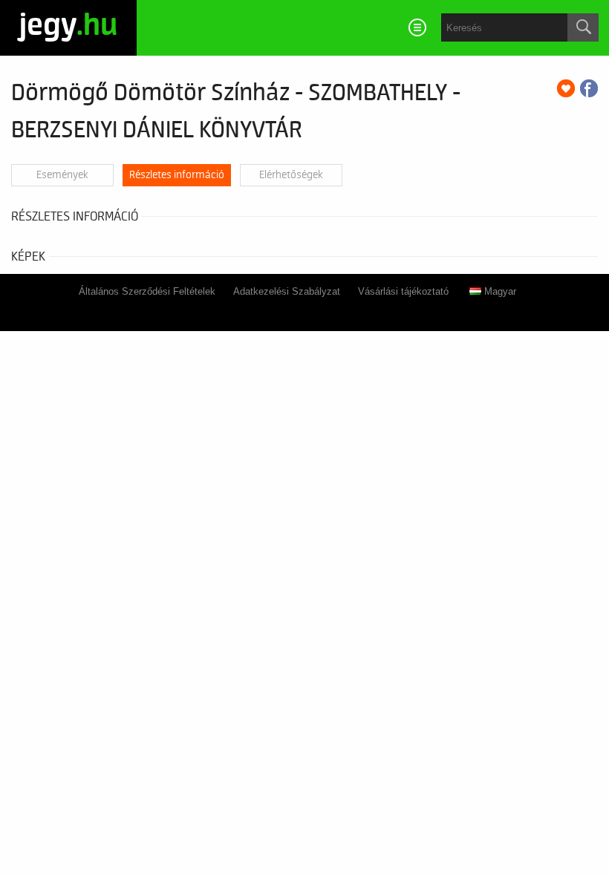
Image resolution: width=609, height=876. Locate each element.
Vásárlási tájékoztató (403, 291)
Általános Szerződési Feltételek (147, 291)
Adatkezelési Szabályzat (286, 291)
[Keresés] (583, 27)
